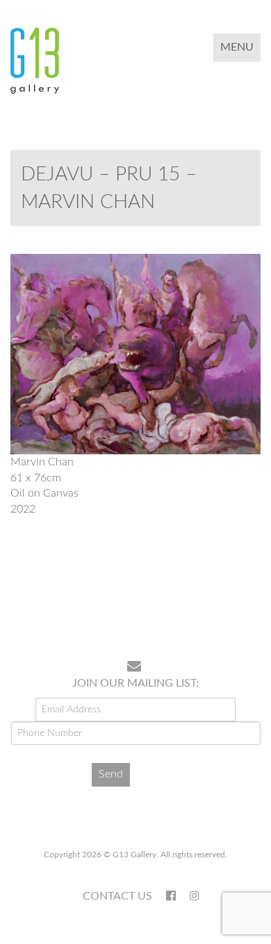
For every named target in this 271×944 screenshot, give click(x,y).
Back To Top (225, 604)
